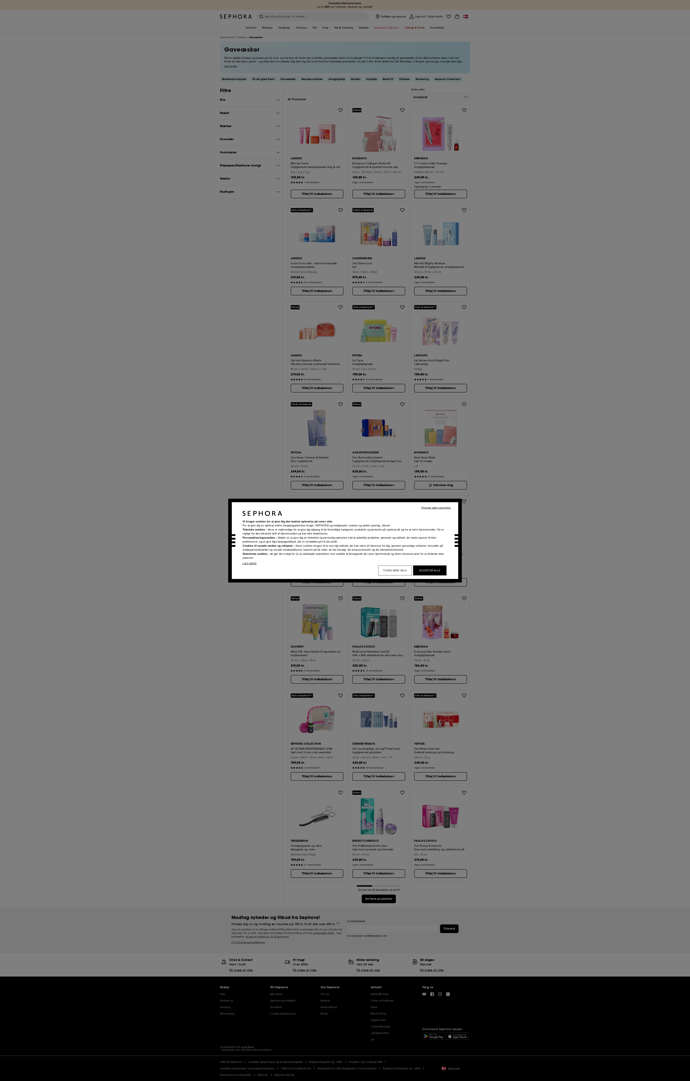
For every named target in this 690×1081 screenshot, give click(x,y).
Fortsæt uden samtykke (436, 507)
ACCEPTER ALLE (429, 570)
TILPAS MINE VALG (395, 570)
